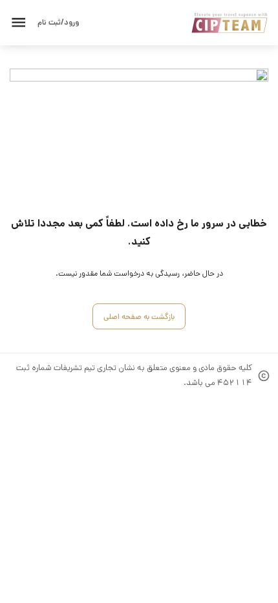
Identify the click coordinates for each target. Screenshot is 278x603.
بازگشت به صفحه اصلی (139, 316)
